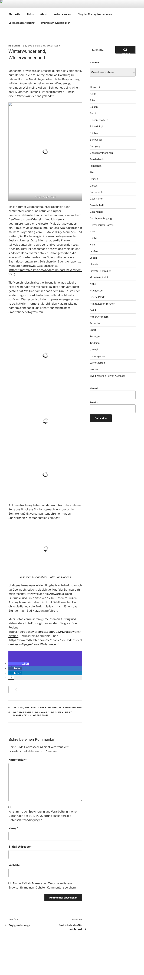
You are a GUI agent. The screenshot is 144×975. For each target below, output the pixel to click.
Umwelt (94, 349)
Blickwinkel (96, 126)
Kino (92, 231)
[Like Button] (12, 689)
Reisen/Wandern (70, 707)
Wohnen (94, 369)
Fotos (30, 14)
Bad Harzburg (23, 712)
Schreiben (95, 323)
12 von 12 (95, 87)
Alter (92, 100)
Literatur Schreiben (100, 270)
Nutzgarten (96, 290)
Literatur (94, 264)
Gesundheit (96, 211)
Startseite (14, 14)
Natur (52, 707)
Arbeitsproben (62, 14)
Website (14, 865)
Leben (42, 707)
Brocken (57, 712)
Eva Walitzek (50, 46)
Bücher (94, 133)
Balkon (94, 106)
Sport (93, 329)
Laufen (94, 251)
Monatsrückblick (99, 277)
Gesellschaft (97, 205)
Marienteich (22, 715)
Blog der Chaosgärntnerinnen (95, 14)
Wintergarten (97, 362)
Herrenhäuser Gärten (101, 224)
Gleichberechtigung (101, 218)
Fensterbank (97, 159)
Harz (68, 712)
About (43, 14)
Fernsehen (96, 165)
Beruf (93, 113)
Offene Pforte (97, 296)
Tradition (95, 342)
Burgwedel (96, 139)
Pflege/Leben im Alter (102, 303)
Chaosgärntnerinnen (101, 152)
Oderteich (40, 715)
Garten (93, 185)
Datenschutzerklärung (21, 22)
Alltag (18, 707)
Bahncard (42, 712)
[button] (18, 663)
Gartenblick (96, 192)
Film (92, 172)
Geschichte (96, 198)
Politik (93, 310)
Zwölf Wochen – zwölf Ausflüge (107, 375)
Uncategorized (98, 356)
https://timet (17, 270)
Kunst (93, 244)
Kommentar (17, 759)
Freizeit (31, 707)
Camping (95, 146)
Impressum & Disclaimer (55, 22)
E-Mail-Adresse (20, 846)
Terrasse (95, 336)
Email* (94, 402)
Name (13, 828)
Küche (93, 238)
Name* (94, 388)
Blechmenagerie (99, 119)
